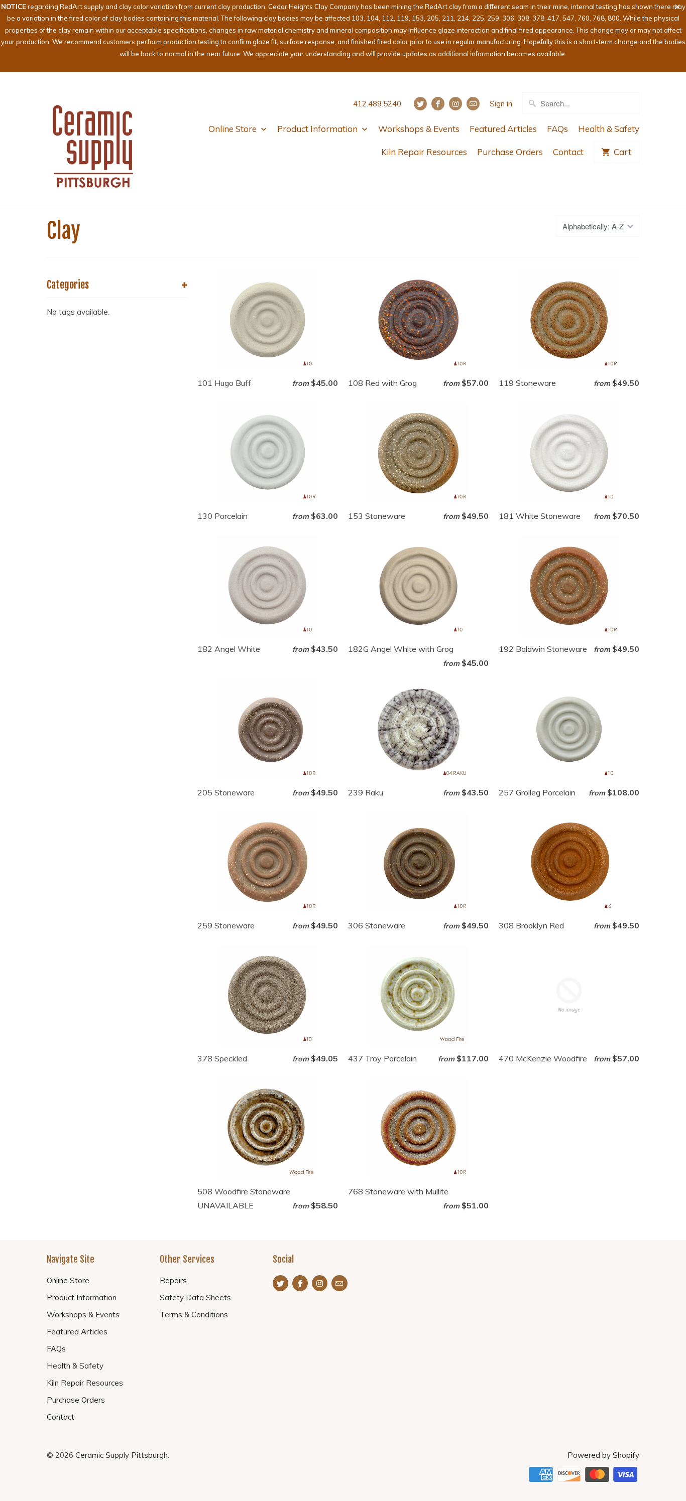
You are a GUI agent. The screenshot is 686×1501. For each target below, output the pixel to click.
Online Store (233, 128)
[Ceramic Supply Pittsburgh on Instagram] (455, 103)
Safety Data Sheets (195, 1297)
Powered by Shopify (603, 1455)
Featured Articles (503, 128)
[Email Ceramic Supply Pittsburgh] (473, 103)
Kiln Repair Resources (424, 152)
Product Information (318, 128)
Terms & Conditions (194, 1314)
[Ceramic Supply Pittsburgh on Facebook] (437, 103)
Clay (63, 231)
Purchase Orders (510, 152)
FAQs (557, 128)
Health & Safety (608, 128)
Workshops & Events (419, 128)
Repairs (173, 1280)
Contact (568, 152)
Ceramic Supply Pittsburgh (121, 1455)
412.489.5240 (377, 103)
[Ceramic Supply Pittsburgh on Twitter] (420, 103)
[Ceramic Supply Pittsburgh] (93, 138)
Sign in (501, 103)
